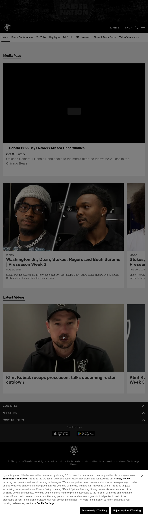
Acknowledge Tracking (94, 510)
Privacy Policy (112, 482)
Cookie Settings (107, 503)
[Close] (142, 479)
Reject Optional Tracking (127, 510)
